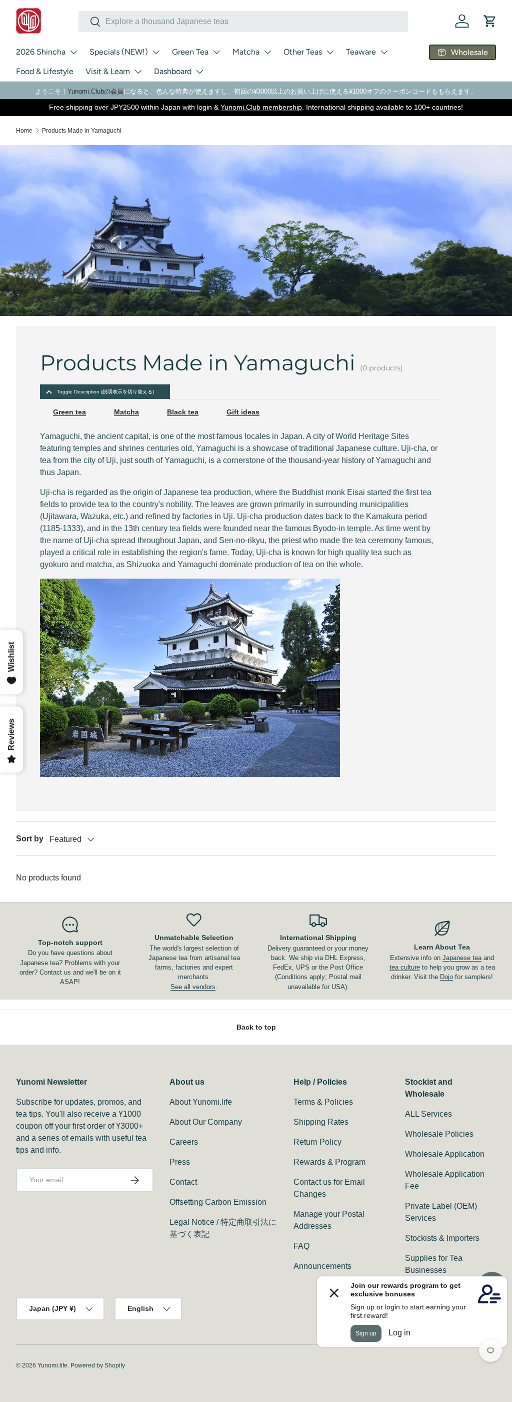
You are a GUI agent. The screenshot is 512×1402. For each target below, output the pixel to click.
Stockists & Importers (442, 1238)
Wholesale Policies (439, 1134)
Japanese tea (462, 958)
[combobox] (243, 21)
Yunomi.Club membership (261, 107)
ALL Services (428, 1114)
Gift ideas (243, 412)
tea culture (405, 967)
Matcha (246, 52)
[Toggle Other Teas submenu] (330, 52)
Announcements (323, 1266)
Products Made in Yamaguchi (82, 130)
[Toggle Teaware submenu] (384, 52)
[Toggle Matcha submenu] (268, 52)
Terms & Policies (323, 1102)
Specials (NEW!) (119, 52)
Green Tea (190, 52)
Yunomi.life (53, 1365)
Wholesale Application (444, 1154)
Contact (183, 1182)
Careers (184, 1142)
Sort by (30, 838)
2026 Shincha (41, 52)
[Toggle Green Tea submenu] (216, 52)
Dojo (446, 977)
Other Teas (303, 52)
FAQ (302, 1246)
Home (24, 130)
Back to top (256, 1027)
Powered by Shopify (97, 1365)
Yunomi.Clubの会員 (96, 91)
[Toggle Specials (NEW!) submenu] (156, 52)
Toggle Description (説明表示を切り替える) (105, 391)
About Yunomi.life (201, 1102)
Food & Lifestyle (45, 71)
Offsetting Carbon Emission (218, 1202)
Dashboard (173, 71)
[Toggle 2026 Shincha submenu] (74, 52)
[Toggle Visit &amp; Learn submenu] (138, 72)
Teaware (361, 52)
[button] (490, 21)
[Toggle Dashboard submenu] (200, 72)
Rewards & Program (330, 1162)
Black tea (182, 412)
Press (180, 1162)
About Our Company (206, 1122)
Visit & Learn (108, 71)
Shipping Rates (321, 1122)
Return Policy (318, 1142)
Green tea (69, 412)
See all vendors (193, 987)
